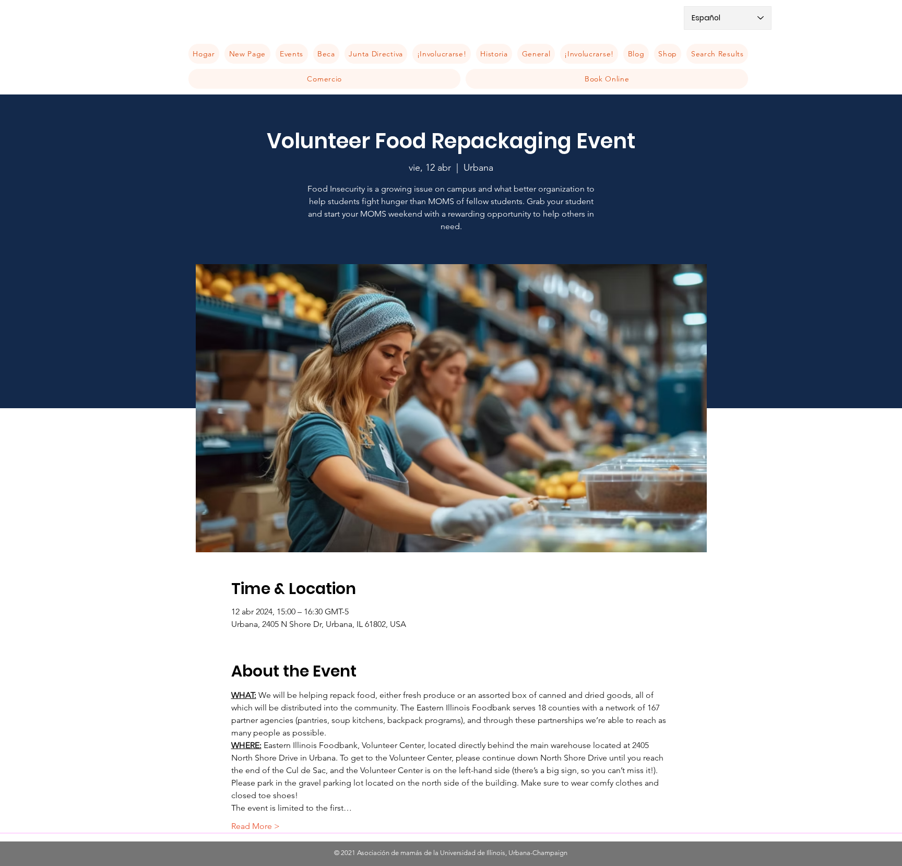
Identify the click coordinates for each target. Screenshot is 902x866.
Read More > (255, 826)
